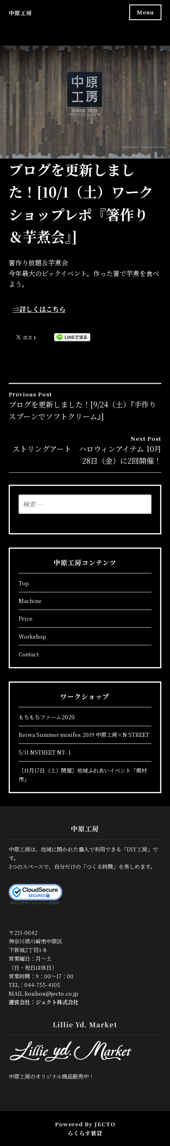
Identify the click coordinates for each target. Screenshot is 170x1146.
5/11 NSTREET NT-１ (45, 752)
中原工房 (20, 13)
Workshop (32, 636)
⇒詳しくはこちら (39, 309)
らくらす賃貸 (85, 1133)
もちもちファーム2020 (47, 717)
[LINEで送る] (72, 336)
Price (26, 618)
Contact (29, 654)
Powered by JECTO (85, 1124)
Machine (30, 601)
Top (24, 583)
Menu (145, 12)
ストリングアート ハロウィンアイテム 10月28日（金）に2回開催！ (86, 450)
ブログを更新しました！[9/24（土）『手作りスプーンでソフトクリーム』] (82, 405)
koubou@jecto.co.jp (51, 993)
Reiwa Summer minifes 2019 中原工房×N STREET (84, 735)
